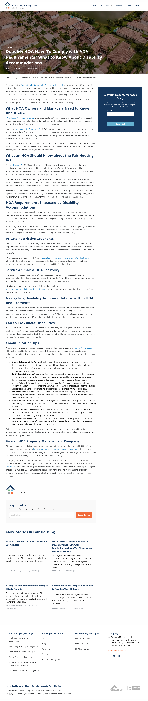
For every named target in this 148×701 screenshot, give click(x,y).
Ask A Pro (46, 649)
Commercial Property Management (24, 670)
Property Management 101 (53, 659)
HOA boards (11, 466)
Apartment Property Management (23, 651)
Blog (44, 643)
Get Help (35, 686)
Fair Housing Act (16, 165)
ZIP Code (109, 111)
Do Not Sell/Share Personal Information (46, 690)
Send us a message (117, 650)
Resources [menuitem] (105, 5)
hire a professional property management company (55, 449)
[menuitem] (134, 5)
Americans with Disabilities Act (28, 129)
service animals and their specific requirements (26, 289)
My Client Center (82, 649)
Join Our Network (82, 638)
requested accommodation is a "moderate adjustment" (65, 258)
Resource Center (82, 643)
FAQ (43, 638)
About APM (46, 686)
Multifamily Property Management (23, 646)
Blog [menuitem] (94, 5)
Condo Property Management (22, 657)
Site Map (57, 686)
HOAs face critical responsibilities (20, 118)
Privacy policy (12, 690)
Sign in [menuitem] (119, 5)
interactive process (83, 348)
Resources (46, 654)
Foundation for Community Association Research (42, 85)
